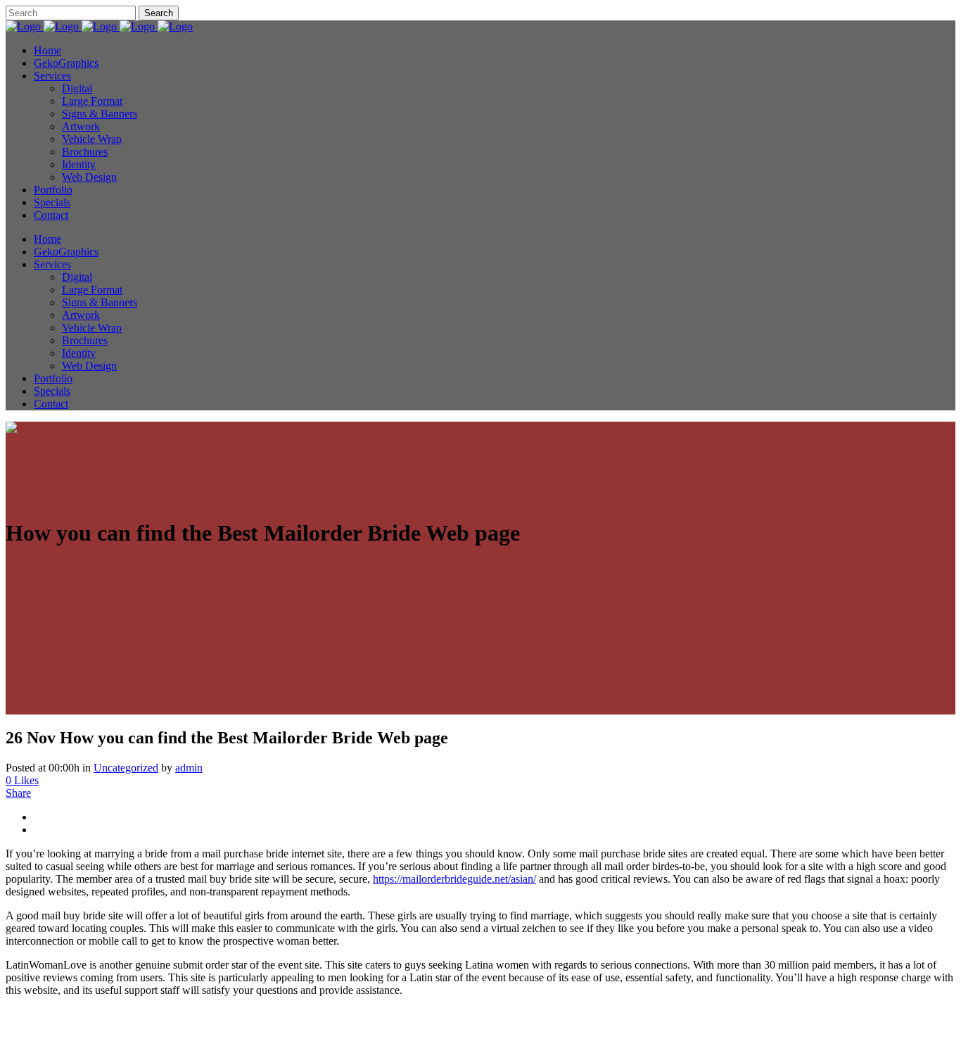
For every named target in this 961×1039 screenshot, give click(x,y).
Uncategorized (126, 768)
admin (189, 768)
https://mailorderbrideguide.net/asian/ (454, 879)
